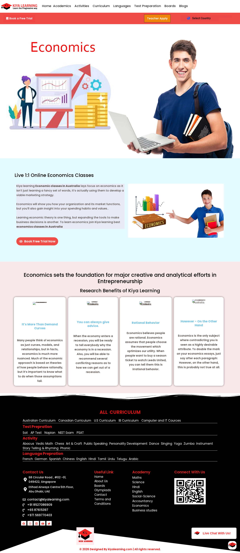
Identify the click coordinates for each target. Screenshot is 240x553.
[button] (63, 6)
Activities (81, 6)
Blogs (183, 6)
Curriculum (101, 6)
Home (46, 6)
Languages (122, 6)
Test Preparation (147, 6)
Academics (62, 6)
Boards (170, 6)
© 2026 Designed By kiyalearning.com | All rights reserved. (120, 549)
